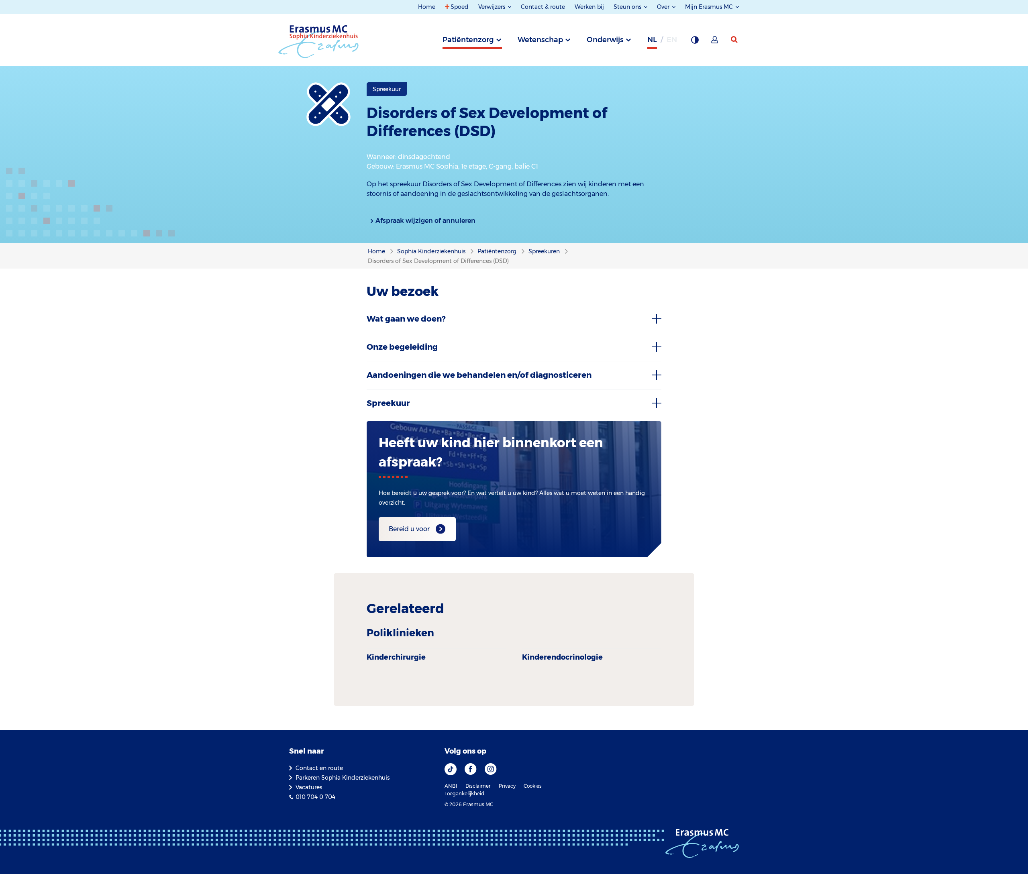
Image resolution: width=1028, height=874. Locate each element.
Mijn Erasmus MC (709, 6)
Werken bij (589, 6)
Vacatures (309, 787)
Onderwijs (605, 39)
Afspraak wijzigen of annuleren (425, 220)
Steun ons (628, 6)
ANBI (451, 786)
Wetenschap (540, 39)
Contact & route (543, 6)
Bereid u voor (409, 529)
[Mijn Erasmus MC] (715, 42)
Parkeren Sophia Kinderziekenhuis (343, 777)
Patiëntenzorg (468, 39)
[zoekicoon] (735, 40)
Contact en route (319, 768)
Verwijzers (492, 6)
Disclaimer (478, 786)
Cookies (533, 786)
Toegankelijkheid (464, 793)
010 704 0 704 (315, 797)
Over (664, 6)
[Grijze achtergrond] (695, 42)
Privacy (507, 786)
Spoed (460, 6)
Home (426, 6)
